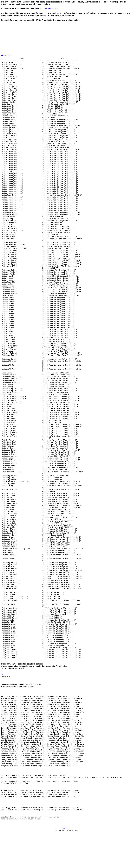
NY (2, 55)
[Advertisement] (38, 26)
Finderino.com (51, 8)
